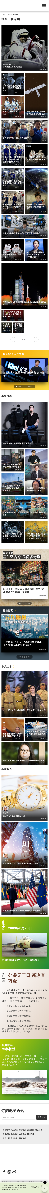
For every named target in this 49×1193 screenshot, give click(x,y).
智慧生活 (39, 485)
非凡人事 (30, 249)
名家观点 (6, 769)
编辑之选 (15, 907)
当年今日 (15, 61)
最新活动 (22, 1138)
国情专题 (30, 1134)
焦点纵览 (14, 1134)
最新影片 (8, 610)
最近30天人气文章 (13, 354)
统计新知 (15, 461)
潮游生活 (6, 509)
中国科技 (6, 82)
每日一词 (3, 977)
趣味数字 (7, 1045)
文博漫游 (39, 531)
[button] (16, 386)
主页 (3, 14)
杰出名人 (39, 249)
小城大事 (15, 707)
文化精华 (30, 531)
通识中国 (6, 61)
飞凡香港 (15, 483)
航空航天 (15, 82)
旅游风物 (15, 509)
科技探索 (15, 531)
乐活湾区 (6, 483)
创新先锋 (15, 440)
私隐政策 (7, 1189)
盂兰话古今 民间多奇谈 (22, 557)
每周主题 (8, 552)
